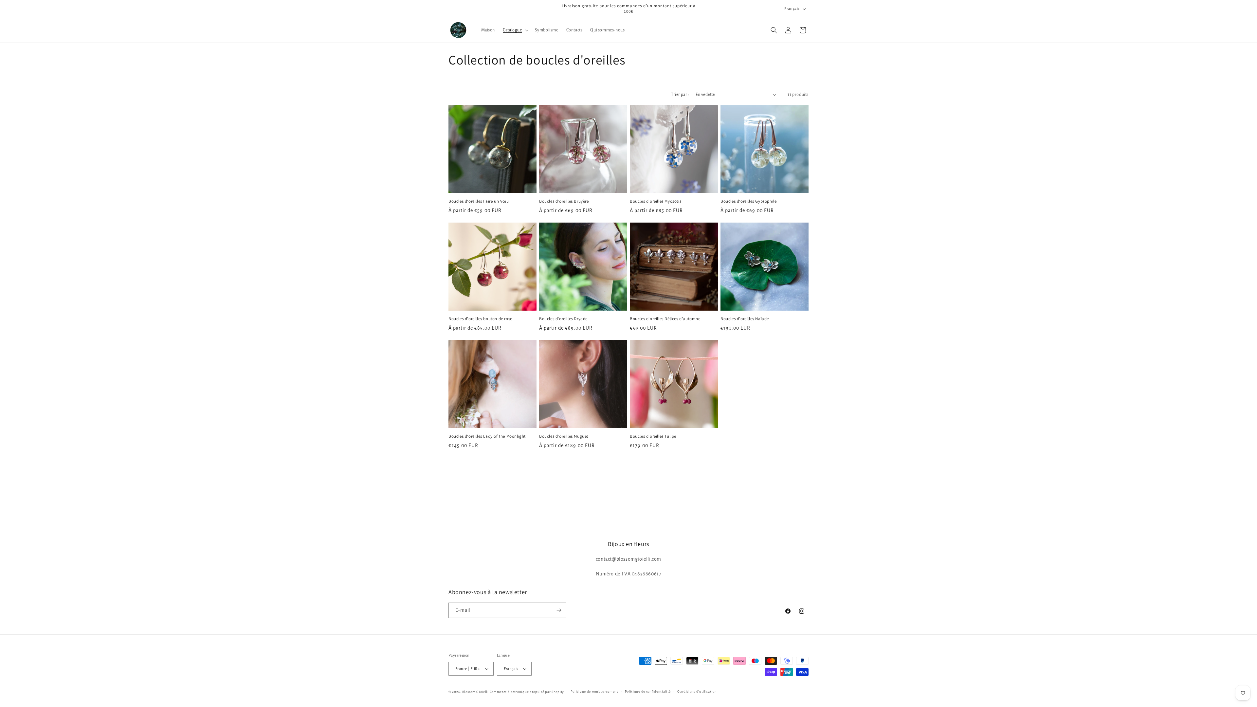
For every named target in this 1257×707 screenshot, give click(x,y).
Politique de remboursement (594, 691)
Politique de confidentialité (648, 691)
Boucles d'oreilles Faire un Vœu (478, 201)
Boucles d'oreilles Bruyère (564, 201)
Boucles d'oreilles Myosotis (655, 201)
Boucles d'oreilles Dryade (563, 318)
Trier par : (680, 94)
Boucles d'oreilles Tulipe (653, 436)
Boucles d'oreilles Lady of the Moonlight (487, 436)
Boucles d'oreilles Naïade (744, 318)
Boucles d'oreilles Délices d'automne (665, 318)
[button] (515, 30)
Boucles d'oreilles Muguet (563, 436)
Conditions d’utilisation (697, 691)
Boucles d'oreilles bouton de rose (480, 318)
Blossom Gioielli (475, 692)
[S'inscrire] (559, 610)
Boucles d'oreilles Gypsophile (748, 201)
